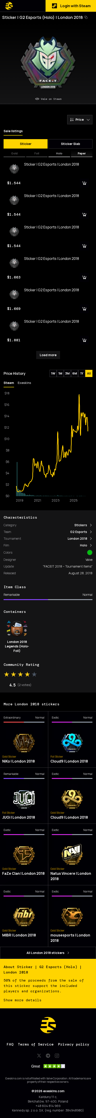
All (89, 373)
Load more (48, 355)
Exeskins (24, 383)
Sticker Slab (70, 144)
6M (74, 373)
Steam (9, 383)
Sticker (25, 144)
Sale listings (13, 131)
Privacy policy (73, 1044)
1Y (81, 373)
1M (60, 373)
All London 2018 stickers (45, 953)
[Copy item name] (86, 17)
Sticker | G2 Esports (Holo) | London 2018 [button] (42, 17)
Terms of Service (36, 1044)
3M (67, 373)
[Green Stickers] (89, 552)
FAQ (10, 1044)
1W (53, 373)
